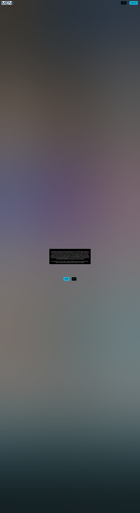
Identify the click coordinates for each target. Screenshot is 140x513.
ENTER (66, 279)
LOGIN (124, 3)
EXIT (74, 279)
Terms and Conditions (64, 257)
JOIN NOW (134, 3)
